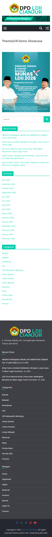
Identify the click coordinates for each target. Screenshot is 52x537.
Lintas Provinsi (8, 278)
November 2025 (8, 184)
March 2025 (7, 213)
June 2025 (6, 201)
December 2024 (8, 226)
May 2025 (6, 205)
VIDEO (4, 484)
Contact (5, 511)
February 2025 (8, 217)
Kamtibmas (7, 262)
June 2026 (6, 180)
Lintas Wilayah (8, 282)
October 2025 (7, 188)
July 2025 (6, 196)
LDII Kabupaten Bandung (12, 270)
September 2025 (9, 192)
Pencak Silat (7, 299)
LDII (3, 266)
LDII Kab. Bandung (29, 530)
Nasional (5, 287)
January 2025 (7, 222)
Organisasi (6, 479)
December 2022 (8, 238)
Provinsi (5, 303)
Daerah (5, 253)
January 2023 (7, 234)
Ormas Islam (7, 295)
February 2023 (8, 230)
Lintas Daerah (8, 274)
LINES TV (6, 506)
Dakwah (5, 257)
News (4, 291)
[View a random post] (47, 28)
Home (4, 474)
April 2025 (6, 209)
